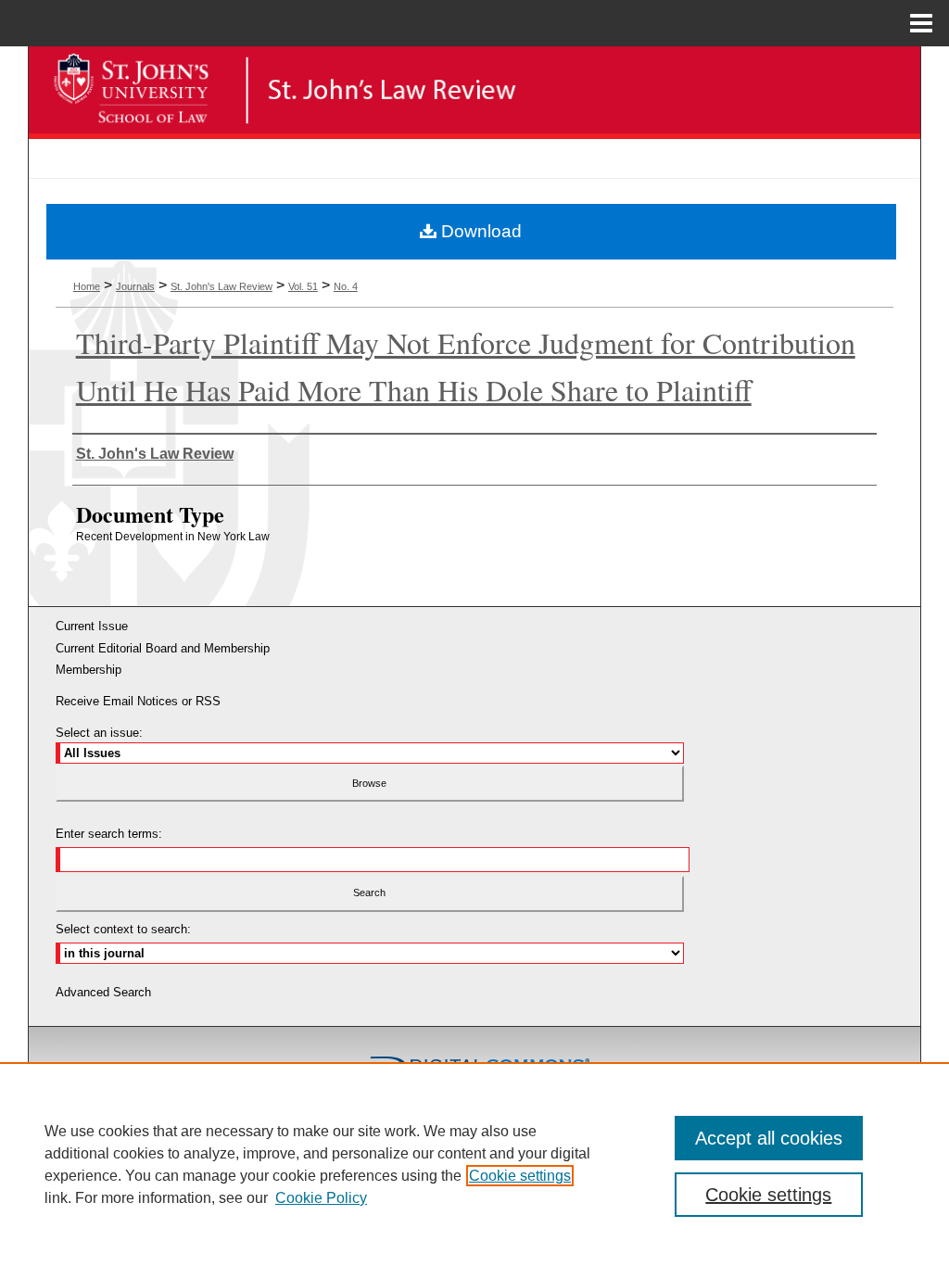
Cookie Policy (321, 1198)
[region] (474, 1164)
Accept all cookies (768, 1138)
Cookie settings (520, 1176)
